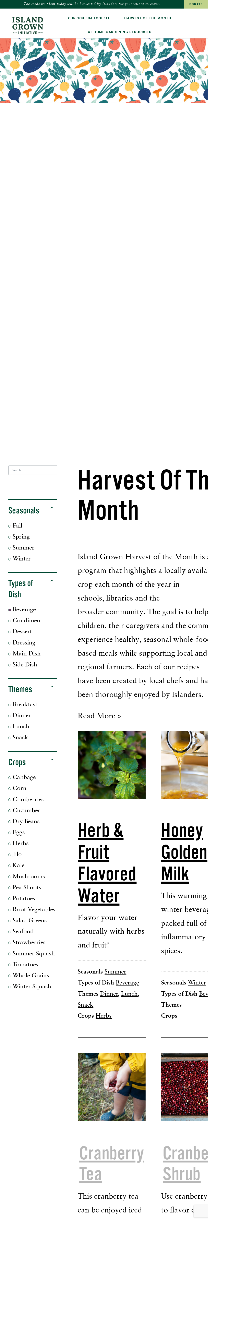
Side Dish (24, 665)
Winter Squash (31, 987)
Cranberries (27, 800)
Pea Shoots (26, 888)
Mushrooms (28, 877)
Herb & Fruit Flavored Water (107, 863)
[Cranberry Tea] (112, 1087)
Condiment (26, 621)
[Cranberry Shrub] (195, 1087)
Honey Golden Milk (184, 852)
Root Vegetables (33, 910)
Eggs (18, 833)
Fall (16, 526)
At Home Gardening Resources (119, 32)
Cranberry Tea (112, 1163)
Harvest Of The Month (147, 18)
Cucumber (25, 811)
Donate (196, 4)
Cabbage (23, 777)
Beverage (23, 610)
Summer (22, 548)
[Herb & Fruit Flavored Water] (112, 765)
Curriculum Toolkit (89, 18)
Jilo (16, 854)
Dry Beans (25, 822)
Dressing (23, 643)
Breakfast (24, 705)
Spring (20, 537)
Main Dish (26, 654)
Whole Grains (30, 976)
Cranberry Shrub (195, 1163)
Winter (21, 559)
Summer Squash (33, 954)
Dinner (21, 716)
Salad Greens (29, 921)
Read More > (100, 716)
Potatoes (23, 899)
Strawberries (28, 943)
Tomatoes (24, 965)
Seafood (22, 932)
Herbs (20, 844)
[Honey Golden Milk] (195, 765)
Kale (17, 865)
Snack (19, 738)
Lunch (20, 727)
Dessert (21, 632)
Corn (18, 788)
